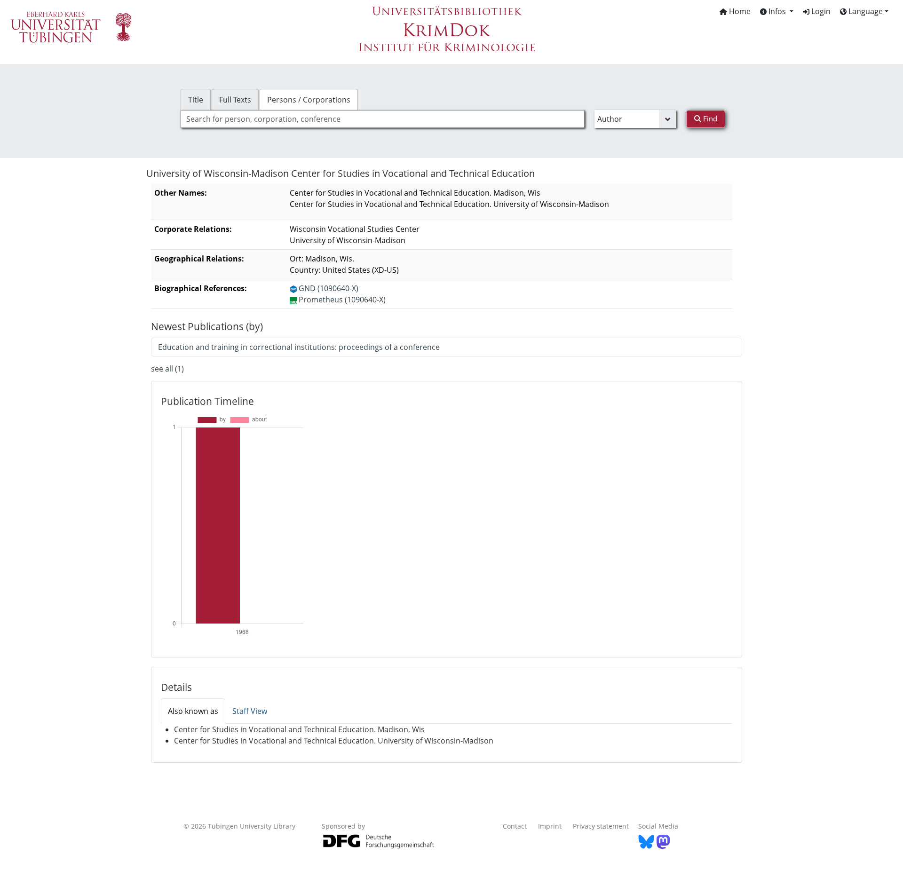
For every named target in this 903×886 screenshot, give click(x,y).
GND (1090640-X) (328, 288)
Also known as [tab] (193, 711)
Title (195, 100)
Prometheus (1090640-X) (342, 299)
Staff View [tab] (249, 711)
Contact (515, 826)
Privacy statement (601, 826)
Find (709, 118)
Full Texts (235, 100)
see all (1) (167, 369)
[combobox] (383, 119)
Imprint (550, 826)
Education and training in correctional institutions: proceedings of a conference (299, 347)
